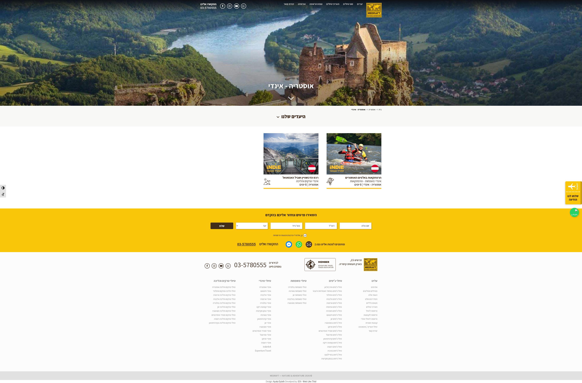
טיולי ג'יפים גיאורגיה (334, 310)
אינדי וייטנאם (266, 291)
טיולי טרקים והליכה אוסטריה (224, 287)
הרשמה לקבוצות (370, 314)
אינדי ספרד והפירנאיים (262, 330)
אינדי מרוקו (266, 338)
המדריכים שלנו (371, 299)
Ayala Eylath (279, 381)
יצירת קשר (289, 4)
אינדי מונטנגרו (265, 326)
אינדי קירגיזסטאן (264, 318)
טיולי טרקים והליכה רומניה (225, 318)
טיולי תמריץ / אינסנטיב (367, 326)
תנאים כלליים (371, 302)
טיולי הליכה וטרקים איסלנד (224, 291)
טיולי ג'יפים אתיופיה (334, 306)
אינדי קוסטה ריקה (263, 306)
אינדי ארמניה (265, 299)
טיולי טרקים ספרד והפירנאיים (224, 314)
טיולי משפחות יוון (299, 294)
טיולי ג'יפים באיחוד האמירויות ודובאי (327, 291)
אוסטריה (372, 109)
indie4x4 (267, 346)
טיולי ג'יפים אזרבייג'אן (333, 287)
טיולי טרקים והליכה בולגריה (224, 302)
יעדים (360, 4)
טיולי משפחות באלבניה (296, 299)
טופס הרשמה (315, 4)
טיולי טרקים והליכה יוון (226, 306)
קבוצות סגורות (371, 322)
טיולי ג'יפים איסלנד (334, 294)
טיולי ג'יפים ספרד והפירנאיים (330, 330)
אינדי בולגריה (265, 302)
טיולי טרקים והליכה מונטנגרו (224, 310)
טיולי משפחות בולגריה (297, 287)
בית (380, 109)
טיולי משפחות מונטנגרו (297, 302)
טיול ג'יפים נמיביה (335, 350)
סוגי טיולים (348, 4)
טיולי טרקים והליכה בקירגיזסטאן (222, 322)
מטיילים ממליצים (370, 291)
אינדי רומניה (266, 342)
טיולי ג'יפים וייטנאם (334, 314)
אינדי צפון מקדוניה (263, 310)
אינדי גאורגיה (266, 314)
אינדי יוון (268, 322)
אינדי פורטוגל (265, 334)
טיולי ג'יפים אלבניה (334, 299)
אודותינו (302, 4)
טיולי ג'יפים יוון (336, 318)
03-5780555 (208, 7)
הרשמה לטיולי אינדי (369, 318)
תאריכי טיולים (332, 4)
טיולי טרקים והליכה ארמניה (224, 294)
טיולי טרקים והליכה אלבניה (224, 299)
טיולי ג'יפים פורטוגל (334, 334)
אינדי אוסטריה (265, 287)
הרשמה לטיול (371, 310)
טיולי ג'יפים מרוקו (335, 326)
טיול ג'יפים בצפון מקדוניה (331, 358)
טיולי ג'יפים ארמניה (334, 302)
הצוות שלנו (372, 294)
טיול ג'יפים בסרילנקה (333, 354)
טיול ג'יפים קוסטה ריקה (332, 342)
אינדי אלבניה (265, 294)
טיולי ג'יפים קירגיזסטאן (332, 338)
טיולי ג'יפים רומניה (334, 346)
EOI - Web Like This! (307, 381)
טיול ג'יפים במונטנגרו (333, 322)
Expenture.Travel (263, 350)
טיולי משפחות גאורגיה (297, 291)
